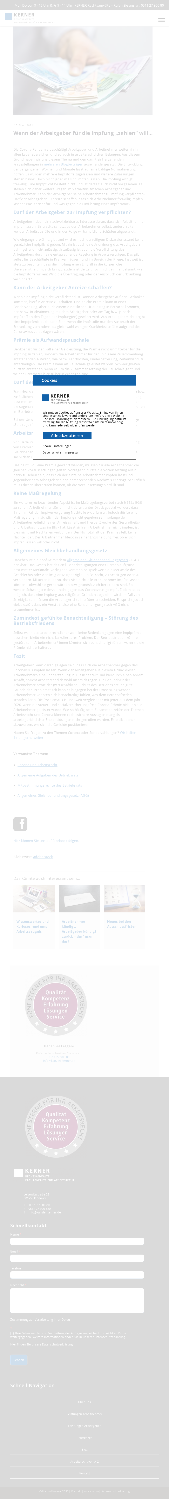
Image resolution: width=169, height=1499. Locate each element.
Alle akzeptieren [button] (67, 435)
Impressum (73, 452)
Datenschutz (52, 452)
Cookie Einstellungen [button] (57, 446)
